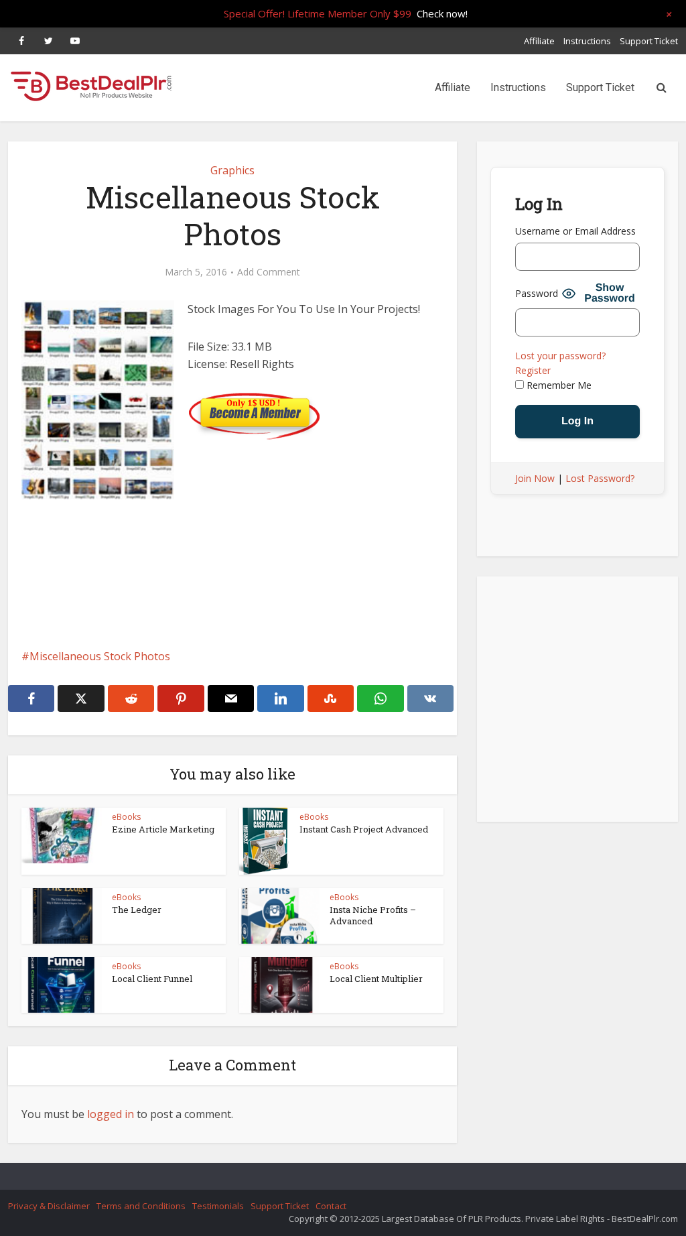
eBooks (126, 816)
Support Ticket (649, 41)
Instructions (587, 41)
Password (536, 293)
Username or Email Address (575, 231)
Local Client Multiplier (376, 979)
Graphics (232, 170)
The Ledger (136, 910)
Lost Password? (599, 478)
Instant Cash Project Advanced (363, 829)
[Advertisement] (232, 613)
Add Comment (268, 272)
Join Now (535, 478)
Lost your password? (560, 355)
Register (533, 370)
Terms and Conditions (141, 1206)
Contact (331, 1206)
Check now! (442, 13)
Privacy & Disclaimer (49, 1206)
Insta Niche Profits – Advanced (373, 915)
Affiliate (539, 41)
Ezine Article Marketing (163, 829)
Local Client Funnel (152, 979)
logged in (110, 1114)
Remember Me (558, 385)
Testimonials (218, 1206)
